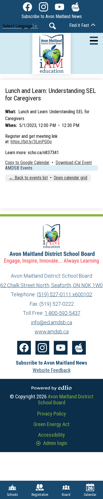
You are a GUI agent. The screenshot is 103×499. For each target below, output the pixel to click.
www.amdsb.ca (52, 332)
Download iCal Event (74, 162)
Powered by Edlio (51, 388)
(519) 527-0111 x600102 (64, 294)
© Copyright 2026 (51, 399)
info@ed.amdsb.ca (51, 322)
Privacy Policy (51, 414)
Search (52, 26)
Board (66, 495)
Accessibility (51, 435)
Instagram (43, 7)
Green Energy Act (51, 424)
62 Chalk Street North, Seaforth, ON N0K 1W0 (51, 285)
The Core (75, 7)
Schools (12, 495)
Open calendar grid (70, 177)
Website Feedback (52, 370)
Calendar (90, 495)
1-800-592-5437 (62, 313)
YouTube (59, 7)
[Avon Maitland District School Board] (51, 53)
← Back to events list (28, 177)
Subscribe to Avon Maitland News (51, 16)
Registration (39, 495)
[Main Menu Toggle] (94, 40)
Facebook (27, 7)
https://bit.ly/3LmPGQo (31, 141)
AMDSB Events (18, 168)
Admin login (55, 443)
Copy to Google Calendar (27, 162)
